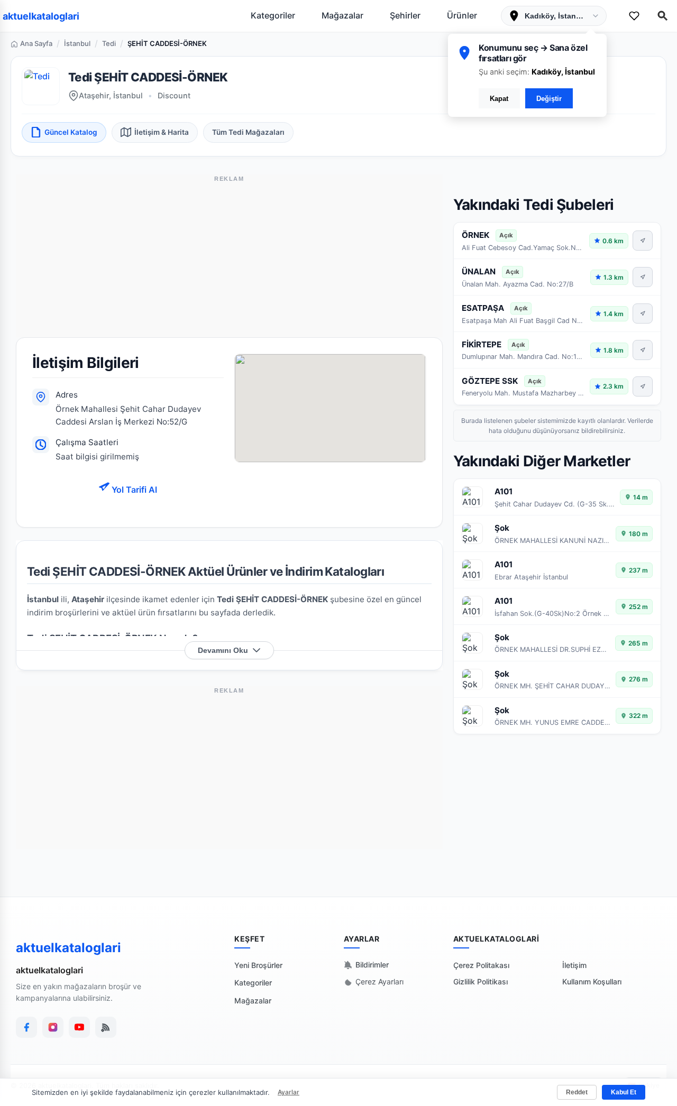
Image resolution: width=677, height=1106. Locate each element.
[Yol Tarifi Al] (643, 241)
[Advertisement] (229, 263)
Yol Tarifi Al (133, 489)
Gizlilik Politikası (480, 981)
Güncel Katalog (70, 132)
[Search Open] (662, 15)
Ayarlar (288, 1092)
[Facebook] (26, 1027)
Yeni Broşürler (258, 965)
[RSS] (105, 1027)
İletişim (574, 965)
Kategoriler (273, 15)
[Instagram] (52, 1027)
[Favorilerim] (634, 15)
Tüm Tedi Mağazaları (248, 132)
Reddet (577, 1092)
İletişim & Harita (161, 132)
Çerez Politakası (481, 965)
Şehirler (405, 15)
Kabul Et (623, 1092)
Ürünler (462, 15)
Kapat (499, 99)
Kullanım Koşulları (591, 981)
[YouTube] (79, 1027)
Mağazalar (342, 15)
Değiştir (549, 99)
